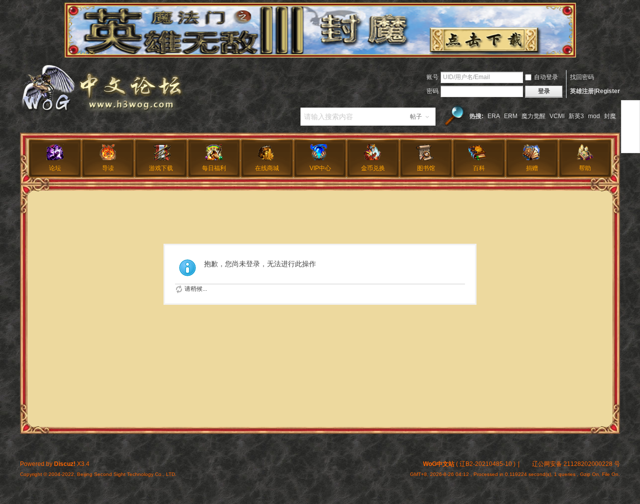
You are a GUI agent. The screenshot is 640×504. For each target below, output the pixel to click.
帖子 (416, 116)
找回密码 (582, 77)
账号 (432, 77)
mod (594, 116)
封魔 (610, 116)
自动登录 (546, 77)
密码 (432, 91)
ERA (494, 116)
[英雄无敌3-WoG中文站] (102, 113)
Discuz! (65, 463)
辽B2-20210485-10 (486, 463)
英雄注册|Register (595, 91)
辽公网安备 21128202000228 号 (576, 463)
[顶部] (630, 108)
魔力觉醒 (534, 116)
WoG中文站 (438, 463)
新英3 (576, 116)
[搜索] (455, 116)
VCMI (557, 116)
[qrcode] (630, 127)
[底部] (630, 145)
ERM (511, 116)
